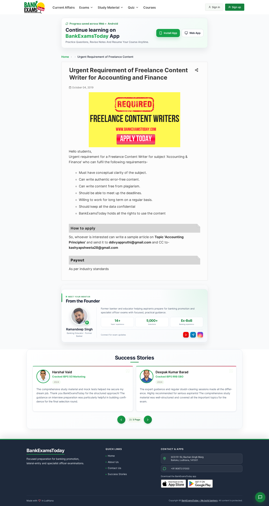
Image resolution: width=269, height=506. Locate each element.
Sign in (216, 7)
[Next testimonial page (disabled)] (148, 420)
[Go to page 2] (121, 420)
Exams (84, 7)
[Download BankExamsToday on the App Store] (173, 483)
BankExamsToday (46, 450)
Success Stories (117, 474)
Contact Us (114, 468)
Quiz (131, 7)
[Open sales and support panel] (260, 497)
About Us (113, 462)
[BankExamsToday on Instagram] (200, 335)
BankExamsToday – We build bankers (200, 500)
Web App (195, 32)
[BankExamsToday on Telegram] (193, 335)
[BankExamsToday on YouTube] (186, 335)
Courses (149, 7)
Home (65, 56)
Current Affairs (64, 7)
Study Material (108, 7)
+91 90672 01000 (180, 468)
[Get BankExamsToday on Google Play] (200, 483)
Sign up (236, 7)
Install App (170, 32)
